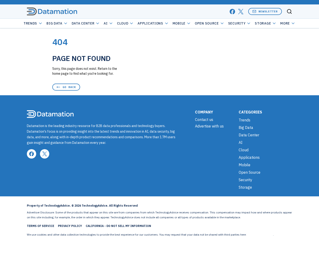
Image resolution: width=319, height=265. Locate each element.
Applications (150, 23)
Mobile (179, 23)
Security (237, 23)
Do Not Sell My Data (260, 234)
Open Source (207, 23)
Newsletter (268, 11)
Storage (263, 23)
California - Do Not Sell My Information (118, 226)
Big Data (54, 23)
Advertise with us (209, 126)
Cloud (122, 23)
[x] (241, 11)
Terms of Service (40, 226)
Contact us (204, 119)
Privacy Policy (70, 226)
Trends (30, 23)
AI (105, 23)
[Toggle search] (289, 11)
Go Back (69, 87)
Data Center (83, 23)
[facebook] (232, 11)
